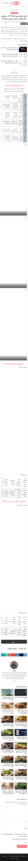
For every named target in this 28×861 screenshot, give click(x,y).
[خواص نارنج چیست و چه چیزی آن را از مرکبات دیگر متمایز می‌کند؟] (21, 719)
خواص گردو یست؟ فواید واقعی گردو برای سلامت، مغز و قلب (7, 765)
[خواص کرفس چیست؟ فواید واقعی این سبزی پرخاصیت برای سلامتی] (7, 732)
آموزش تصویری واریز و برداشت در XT (21, 697)
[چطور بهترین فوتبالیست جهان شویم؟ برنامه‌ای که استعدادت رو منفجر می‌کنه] (23, 56)
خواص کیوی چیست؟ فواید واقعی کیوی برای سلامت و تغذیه (8, 779)
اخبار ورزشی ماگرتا (19, 35)
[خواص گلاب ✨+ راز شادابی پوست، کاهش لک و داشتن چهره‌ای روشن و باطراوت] (7, 786)
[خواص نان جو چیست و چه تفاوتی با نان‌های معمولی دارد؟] (7, 719)
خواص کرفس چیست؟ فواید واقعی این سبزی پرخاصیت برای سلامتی (7, 739)
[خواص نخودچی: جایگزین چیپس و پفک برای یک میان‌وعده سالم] (21, 705)
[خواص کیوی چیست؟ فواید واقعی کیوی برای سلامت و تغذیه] (7, 772)
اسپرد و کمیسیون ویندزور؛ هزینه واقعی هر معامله (21, 738)
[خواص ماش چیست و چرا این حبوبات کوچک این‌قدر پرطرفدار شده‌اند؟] (21, 759)
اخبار (14, 10)
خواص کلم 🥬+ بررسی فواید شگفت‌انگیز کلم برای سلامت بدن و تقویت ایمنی (21, 792)
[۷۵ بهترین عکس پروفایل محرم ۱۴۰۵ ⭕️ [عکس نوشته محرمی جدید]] (23, 49)
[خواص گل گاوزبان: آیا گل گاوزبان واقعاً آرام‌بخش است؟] (7, 745)
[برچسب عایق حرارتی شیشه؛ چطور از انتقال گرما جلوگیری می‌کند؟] (7, 692)
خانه (16, 10)
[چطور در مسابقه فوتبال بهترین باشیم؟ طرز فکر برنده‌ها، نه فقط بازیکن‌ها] (23, 63)
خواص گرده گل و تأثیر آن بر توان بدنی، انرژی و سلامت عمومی (7, 712)
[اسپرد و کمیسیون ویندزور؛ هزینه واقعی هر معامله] (21, 732)
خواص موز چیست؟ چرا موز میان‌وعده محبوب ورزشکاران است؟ (21, 752)
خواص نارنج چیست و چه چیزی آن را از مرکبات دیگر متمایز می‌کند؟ (21, 725)
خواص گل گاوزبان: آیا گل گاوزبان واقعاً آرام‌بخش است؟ (7, 751)
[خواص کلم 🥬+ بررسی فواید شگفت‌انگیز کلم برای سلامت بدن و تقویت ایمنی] (21, 786)
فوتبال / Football (12, 649)
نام (26, 822)
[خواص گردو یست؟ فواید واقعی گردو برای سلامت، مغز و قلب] (7, 759)
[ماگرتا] (14, 3)
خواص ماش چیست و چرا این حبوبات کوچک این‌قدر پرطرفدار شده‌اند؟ (21, 765)
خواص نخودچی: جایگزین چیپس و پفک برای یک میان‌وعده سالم (22, 712)
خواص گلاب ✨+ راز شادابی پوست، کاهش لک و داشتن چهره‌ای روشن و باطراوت (7, 792)
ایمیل (26, 828)
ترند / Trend (22, 649)
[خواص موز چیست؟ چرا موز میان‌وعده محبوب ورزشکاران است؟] (21, 745)
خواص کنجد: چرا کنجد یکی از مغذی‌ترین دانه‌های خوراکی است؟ (21, 779)
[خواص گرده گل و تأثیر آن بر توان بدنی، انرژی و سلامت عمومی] (7, 705)
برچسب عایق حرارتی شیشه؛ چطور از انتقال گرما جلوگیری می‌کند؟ (7, 698)
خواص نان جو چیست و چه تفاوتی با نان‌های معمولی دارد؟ (8, 725)
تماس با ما (12, 858)
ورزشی (11, 10)
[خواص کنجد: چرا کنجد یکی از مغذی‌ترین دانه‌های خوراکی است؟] (21, 772)
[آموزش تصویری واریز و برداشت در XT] (21, 692)
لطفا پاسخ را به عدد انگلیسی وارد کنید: (19, 839)
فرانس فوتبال (7, 29)
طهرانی (14, 671)
